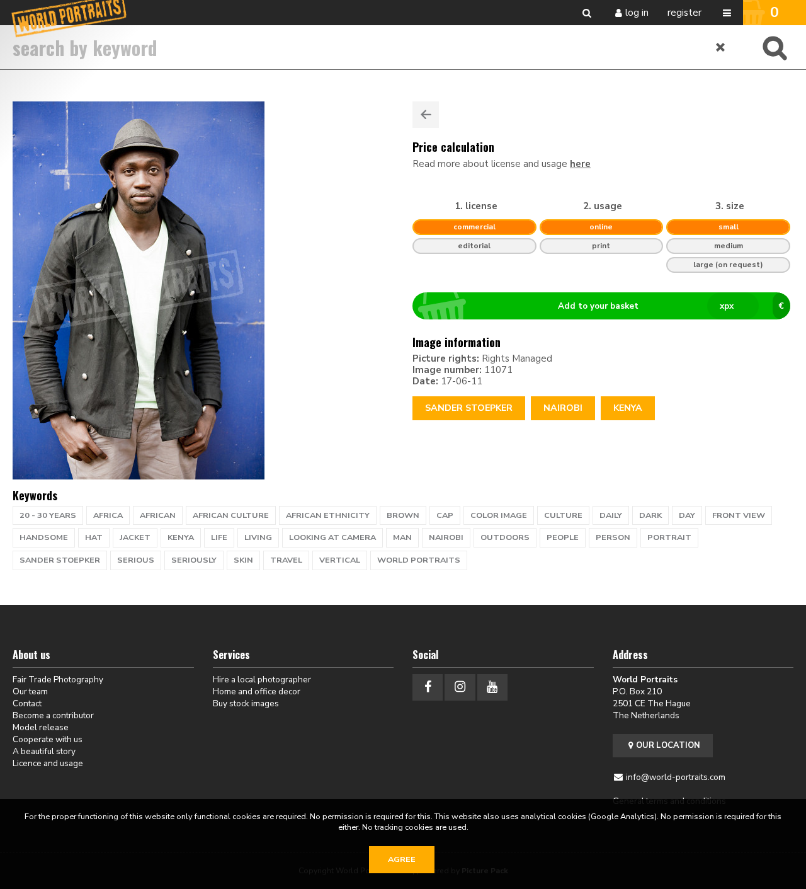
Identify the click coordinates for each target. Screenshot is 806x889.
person (613, 537)
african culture (231, 515)
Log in (637, 12)
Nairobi (562, 408)
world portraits (418, 560)
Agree (402, 859)
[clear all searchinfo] (721, 47)
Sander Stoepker (469, 408)
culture (563, 515)
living (258, 537)
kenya (180, 537)
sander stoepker (60, 560)
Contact (27, 703)
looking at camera (332, 537)
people (563, 537)
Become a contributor (53, 715)
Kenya (627, 408)
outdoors (505, 537)
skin (243, 560)
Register (684, 12)
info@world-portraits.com (675, 777)
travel (286, 560)
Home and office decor (256, 691)
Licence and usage (48, 763)
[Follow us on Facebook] (427, 687)
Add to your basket (671, 306)
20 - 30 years (48, 515)
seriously (194, 560)
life (219, 537)
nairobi (446, 537)
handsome (44, 537)
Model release (41, 727)
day (687, 515)
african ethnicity (328, 515)
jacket (135, 537)
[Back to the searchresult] (425, 114)
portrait (669, 537)
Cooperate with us (47, 739)
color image (498, 515)
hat (94, 537)
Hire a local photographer (262, 679)
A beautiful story (44, 751)
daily (610, 515)
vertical (339, 560)
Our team (30, 691)
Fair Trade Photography (58, 679)
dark (650, 515)
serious (135, 560)
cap (444, 515)
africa (108, 515)
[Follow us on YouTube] (492, 687)
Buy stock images (246, 703)
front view (738, 515)
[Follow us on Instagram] (460, 687)
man (402, 537)
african (158, 515)
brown (403, 515)
